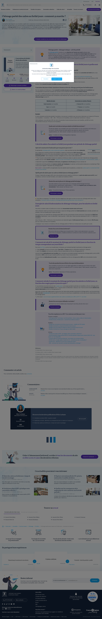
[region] (51, 72)
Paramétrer (46, 78)
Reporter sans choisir (33, 63)
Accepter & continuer (56, 78)
